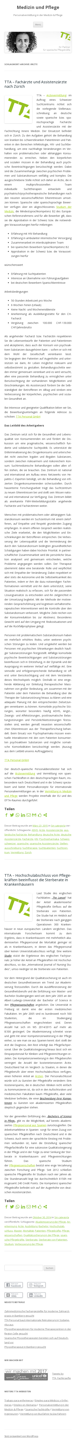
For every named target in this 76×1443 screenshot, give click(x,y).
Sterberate (31, 1239)
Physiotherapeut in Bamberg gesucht (25, 1347)
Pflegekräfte (54, 1230)
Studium (9, 1244)
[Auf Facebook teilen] (6, 815)
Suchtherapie (29, 848)
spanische (23, 843)
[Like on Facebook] (40, 815)
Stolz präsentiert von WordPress (21, 1436)
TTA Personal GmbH (28, 416)
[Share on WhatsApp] (17, 815)
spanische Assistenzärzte (44, 843)
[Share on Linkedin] (23, 815)
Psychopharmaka (49, 839)
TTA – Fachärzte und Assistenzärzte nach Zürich (35, 84)
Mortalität (28, 1230)
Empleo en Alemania (25, 1405)
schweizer (10, 843)
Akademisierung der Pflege (50, 1221)
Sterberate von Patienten (53, 1239)
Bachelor (44, 1226)
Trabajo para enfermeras (18, 1400)
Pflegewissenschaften (22, 1004)
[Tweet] (12, 815)
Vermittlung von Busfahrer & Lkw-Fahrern (43, 1413)
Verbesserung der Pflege (29, 1244)
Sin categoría (58, 825)
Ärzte (42, 830)
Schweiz (64, 839)
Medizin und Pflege (38, 7)
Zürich (28, 852)
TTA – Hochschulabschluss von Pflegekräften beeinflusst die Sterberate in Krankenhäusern (37, 880)
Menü (38, 24)
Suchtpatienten (47, 848)
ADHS (35, 830)
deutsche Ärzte (51, 834)
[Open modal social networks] (45, 815)
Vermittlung (17, 852)
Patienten (40, 1230)
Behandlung (35, 834)
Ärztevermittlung (25, 773)
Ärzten (39, 1076)
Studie (8, 955)
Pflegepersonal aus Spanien (29, 1125)
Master (18, 1230)
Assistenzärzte (54, 830)
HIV (36, 839)
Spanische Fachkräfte (37, 1409)
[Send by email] (29, 815)
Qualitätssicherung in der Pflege (41, 1235)
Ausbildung (31, 1226)
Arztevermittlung (56, 95)
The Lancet (59, 897)
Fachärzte (27, 839)
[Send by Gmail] (34, 815)
